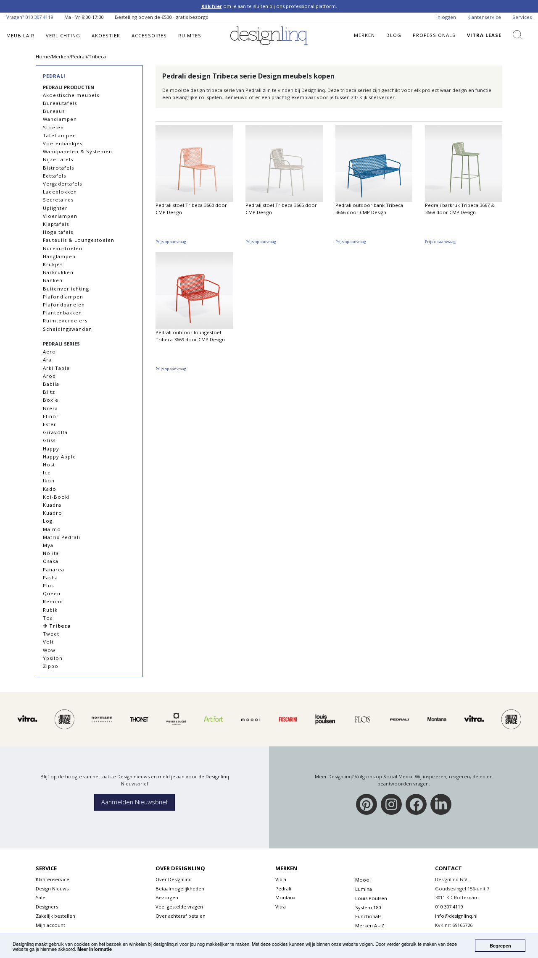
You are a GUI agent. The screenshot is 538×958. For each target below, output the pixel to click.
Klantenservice (484, 17)
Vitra (280, 906)
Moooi (363, 880)
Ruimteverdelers (65, 320)
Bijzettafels (58, 159)
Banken (53, 280)
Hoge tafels (58, 232)
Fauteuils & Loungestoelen (78, 240)
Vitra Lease (484, 35)
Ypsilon (53, 658)
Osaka (50, 561)
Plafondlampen (63, 296)
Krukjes (53, 264)
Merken (364, 35)
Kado (49, 489)
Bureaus (54, 111)
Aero (49, 351)
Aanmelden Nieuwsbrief (134, 802)
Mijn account (50, 925)
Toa (48, 618)
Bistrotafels (58, 168)
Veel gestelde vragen (179, 906)
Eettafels (54, 176)
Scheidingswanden (67, 329)
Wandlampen (60, 119)
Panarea (53, 569)
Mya (48, 545)
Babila (51, 384)
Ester (49, 424)
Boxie (50, 400)
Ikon (49, 480)
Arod (49, 376)
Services (522, 17)
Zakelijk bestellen (55, 916)
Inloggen (446, 17)
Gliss (49, 440)
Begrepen (500, 945)
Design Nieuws (52, 888)
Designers (47, 906)
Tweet (51, 634)
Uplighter (55, 208)
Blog (393, 35)
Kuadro (52, 513)
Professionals (434, 35)
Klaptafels (56, 224)
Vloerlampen (60, 216)
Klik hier (211, 6)
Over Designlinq (174, 879)
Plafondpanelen (64, 304)
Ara (47, 359)
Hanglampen (59, 256)
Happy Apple (59, 456)
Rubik (50, 610)
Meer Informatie (94, 948)
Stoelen (53, 127)
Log (48, 521)
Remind (53, 601)
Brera (50, 408)
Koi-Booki (56, 497)
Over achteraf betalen (181, 916)
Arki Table (56, 368)
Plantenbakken (62, 312)
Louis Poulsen (371, 898)
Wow (49, 650)
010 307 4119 (39, 17)
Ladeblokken (60, 191)
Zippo (50, 666)
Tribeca (59, 626)
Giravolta (55, 432)
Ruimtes (189, 35)
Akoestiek (106, 35)
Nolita (51, 553)
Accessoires (149, 35)
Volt (48, 642)
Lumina (363, 889)
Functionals (368, 916)
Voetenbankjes (62, 143)
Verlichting (63, 35)
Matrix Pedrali (61, 537)
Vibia (280, 879)
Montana (285, 897)
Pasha (50, 577)
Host (49, 464)
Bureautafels (60, 103)
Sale (40, 897)
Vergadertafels (62, 184)
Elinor (51, 416)
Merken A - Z (369, 925)
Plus (48, 585)
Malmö (52, 529)
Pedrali (54, 76)
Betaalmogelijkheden (180, 888)
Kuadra (52, 505)
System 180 (368, 907)
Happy (51, 448)
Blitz (49, 392)
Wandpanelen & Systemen (77, 151)
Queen (52, 593)
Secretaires (58, 199)
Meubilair (20, 35)
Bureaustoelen (62, 248)
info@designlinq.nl (456, 916)
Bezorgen (167, 897)
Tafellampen (59, 135)
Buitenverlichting (66, 288)
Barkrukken (58, 272)
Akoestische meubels (71, 95)
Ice (47, 472)
